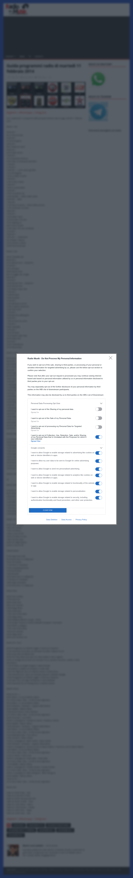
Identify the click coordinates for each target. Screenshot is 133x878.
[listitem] (66, 403)
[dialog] (66, 439)
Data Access (66, 520)
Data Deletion (51, 520)
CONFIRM (48, 510)
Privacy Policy (81, 520)
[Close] (111, 358)
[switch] (98, 409)
